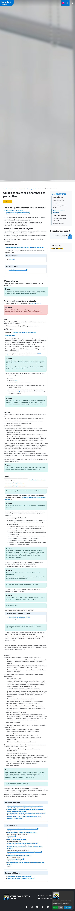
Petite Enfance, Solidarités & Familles (60, 206)
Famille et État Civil (58, 197)
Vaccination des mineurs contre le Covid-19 (18, 855)
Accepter (55, 907)
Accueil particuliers (9, 210)
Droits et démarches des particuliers (28, 189)
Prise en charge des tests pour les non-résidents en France (22, 843)
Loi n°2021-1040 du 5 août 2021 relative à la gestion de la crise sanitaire (25, 813)
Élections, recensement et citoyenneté (59, 219)
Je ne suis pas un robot (46, 898)
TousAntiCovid (11, 836)
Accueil (5, 189)
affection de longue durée (22, 293)
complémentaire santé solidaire (17, 368)
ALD (16, 380)
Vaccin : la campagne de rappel (15, 859)
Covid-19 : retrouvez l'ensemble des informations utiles (21, 832)
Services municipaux (58, 203)
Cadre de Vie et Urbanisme (59, 215)
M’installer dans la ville (58, 223)
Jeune (57, 248)
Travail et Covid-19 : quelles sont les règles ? (18, 876)
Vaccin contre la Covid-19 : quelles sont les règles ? (20, 878)
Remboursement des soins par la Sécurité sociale (18, 212)
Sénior (61, 248)
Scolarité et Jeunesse (58, 200)
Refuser (60, 907)
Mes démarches (13, 189)
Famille (53, 248)
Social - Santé (19, 210)
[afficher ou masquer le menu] (72, 3)
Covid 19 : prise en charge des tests (16, 839)
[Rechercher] (67, 3)
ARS (19, 392)
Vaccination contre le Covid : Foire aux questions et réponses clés (24, 852)
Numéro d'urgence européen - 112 (17, 270)
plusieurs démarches (35, 303)
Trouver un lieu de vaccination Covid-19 (19, 617)
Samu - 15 (11, 259)
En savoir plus (68, 907)
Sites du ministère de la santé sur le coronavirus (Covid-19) (22, 829)
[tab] (11, 244)
